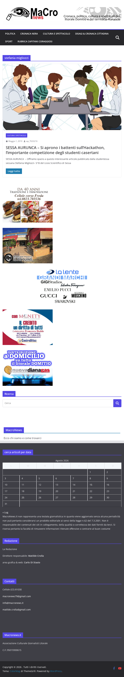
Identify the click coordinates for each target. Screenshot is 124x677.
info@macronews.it (13, 602)
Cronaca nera (29, 33)
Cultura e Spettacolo (56, 33)
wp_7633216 (31, 141)
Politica (10, 33)
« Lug (5, 512)
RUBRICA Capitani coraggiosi (35, 41)
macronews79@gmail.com (17, 596)
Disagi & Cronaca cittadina (91, 33)
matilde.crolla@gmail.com (17, 609)
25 (23, 497)
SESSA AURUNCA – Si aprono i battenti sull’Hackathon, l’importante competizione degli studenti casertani (55, 150)
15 (91, 484)
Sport (8, 41)
